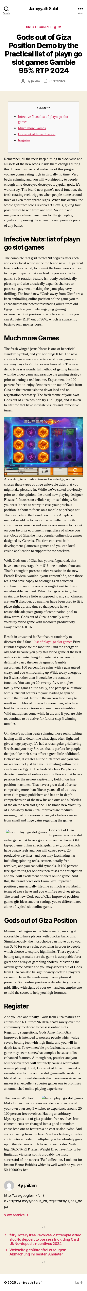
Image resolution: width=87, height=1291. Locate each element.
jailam (35, 81)
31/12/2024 (57, 81)
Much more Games (32, 128)
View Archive (16, 1215)
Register (24, 140)
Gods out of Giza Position (36, 134)
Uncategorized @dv (43, 27)
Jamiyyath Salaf (43, 8)
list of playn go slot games (53, 642)
